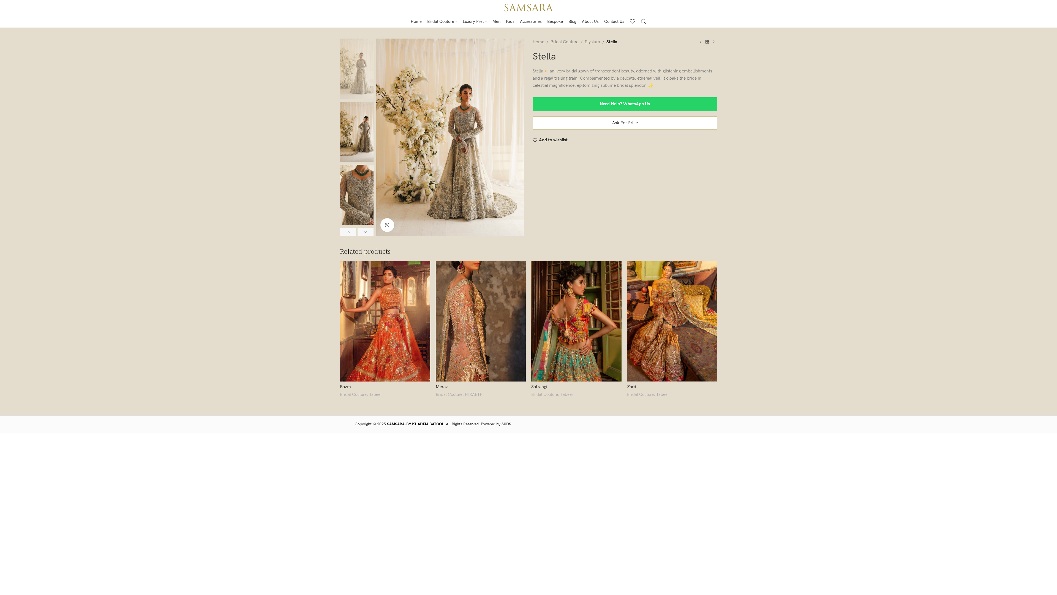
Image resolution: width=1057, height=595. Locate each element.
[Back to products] (707, 42)
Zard (631, 387)
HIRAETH (474, 394)
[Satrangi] (576, 321)
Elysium (592, 42)
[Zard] (672, 321)
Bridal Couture (564, 42)
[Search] (643, 21)
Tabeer (375, 394)
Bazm (345, 387)
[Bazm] (385, 321)
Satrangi (539, 387)
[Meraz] (481, 321)
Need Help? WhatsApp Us (625, 104)
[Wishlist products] (632, 21)
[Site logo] (528, 7)
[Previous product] (700, 42)
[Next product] (713, 42)
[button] (348, 232)
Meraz (442, 387)
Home (538, 42)
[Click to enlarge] (387, 225)
